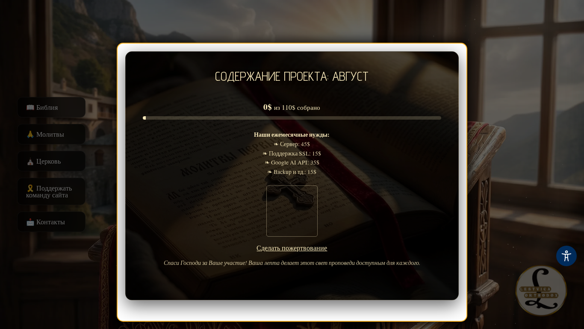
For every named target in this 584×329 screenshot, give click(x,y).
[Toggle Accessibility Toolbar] (566, 256)
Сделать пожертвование (292, 247)
